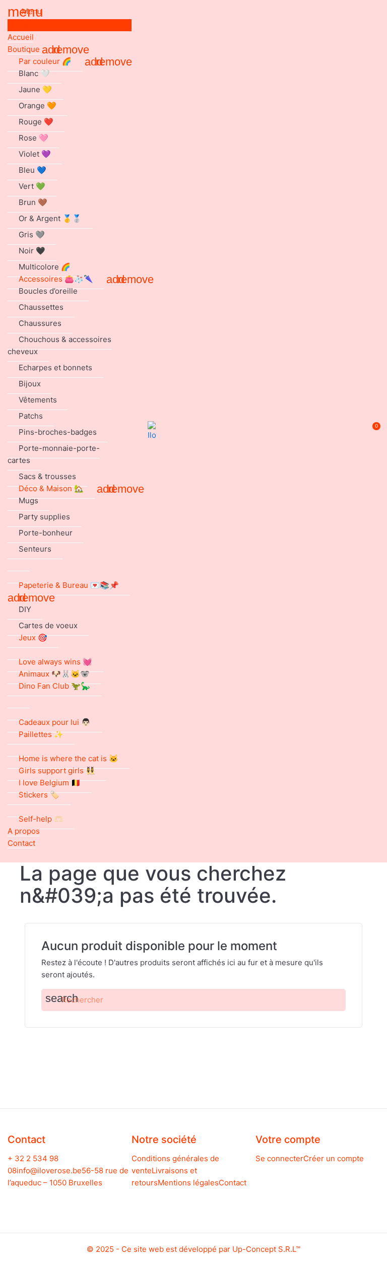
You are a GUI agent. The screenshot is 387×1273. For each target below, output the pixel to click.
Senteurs (35, 549)
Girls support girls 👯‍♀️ (57, 770)
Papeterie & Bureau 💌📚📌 (69, 585)
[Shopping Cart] (371, 431)
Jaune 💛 (35, 89)
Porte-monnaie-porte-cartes (54, 454)
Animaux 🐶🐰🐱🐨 (54, 674)
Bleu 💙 (32, 170)
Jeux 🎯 (33, 637)
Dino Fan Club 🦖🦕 (54, 686)
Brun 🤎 (33, 202)
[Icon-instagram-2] (79, 1199)
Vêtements (38, 400)
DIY (25, 609)
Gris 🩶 (32, 234)
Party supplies (44, 516)
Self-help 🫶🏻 (41, 819)
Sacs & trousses (47, 476)
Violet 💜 (35, 154)
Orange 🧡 (37, 105)
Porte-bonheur (46, 533)
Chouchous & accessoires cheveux (59, 345)
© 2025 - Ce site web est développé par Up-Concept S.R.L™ (193, 1249)
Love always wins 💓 (55, 661)
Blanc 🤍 (34, 73)
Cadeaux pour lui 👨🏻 (55, 722)
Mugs (28, 500)
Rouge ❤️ (36, 121)
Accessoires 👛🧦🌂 (56, 279)
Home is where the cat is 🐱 (68, 758)
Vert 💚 (32, 186)
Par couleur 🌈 (45, 61)
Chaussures (40, 323)
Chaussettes (41, 307)
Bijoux (30, 383)
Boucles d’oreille (48, 291)
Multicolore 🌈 (45, 267)
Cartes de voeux (48, 625)
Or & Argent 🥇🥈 (50, 218)
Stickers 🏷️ (39, 794)
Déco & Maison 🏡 (51, 488)
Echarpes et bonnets (55, 367)
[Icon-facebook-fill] (60, 1199)
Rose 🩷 (33, 138)
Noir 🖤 (32, 250)
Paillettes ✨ (41, 734)
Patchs (31, 416)
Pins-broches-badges (58, 432)
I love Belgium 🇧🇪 (50, 782)
